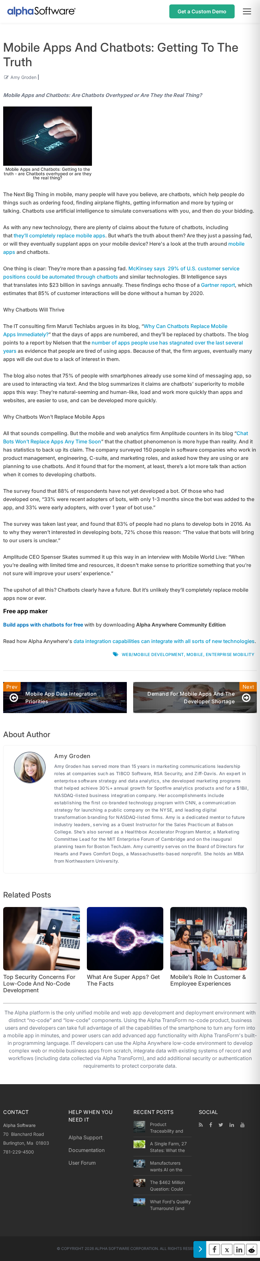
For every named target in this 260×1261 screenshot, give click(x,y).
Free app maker (25, 611)
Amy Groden (23, 77)
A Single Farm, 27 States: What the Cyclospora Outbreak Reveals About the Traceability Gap (168, 1147)
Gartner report (218, 285)
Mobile (194, 654)
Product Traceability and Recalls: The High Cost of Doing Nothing (168, 1128)
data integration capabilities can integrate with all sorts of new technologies (164, 641)
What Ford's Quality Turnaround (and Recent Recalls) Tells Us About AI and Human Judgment (170, 1205)
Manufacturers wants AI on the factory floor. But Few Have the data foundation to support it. (169, 1166)
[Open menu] (247, 11)
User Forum (82, 1163)
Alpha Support (85, 1137)
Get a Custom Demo (202, 11)
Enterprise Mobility (230, 654)
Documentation (86, 1150)
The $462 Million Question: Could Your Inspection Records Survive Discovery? (167, 1186)
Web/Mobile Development (153, 654)
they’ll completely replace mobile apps (59, 235)
